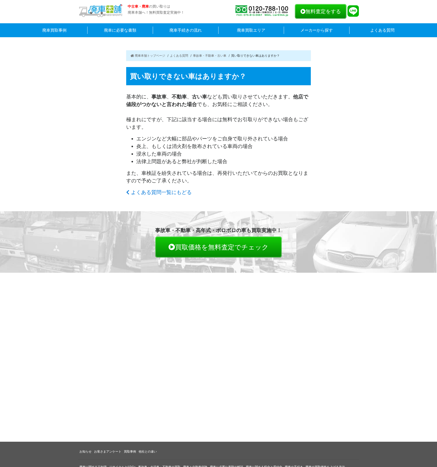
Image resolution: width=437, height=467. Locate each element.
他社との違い (148, 451)
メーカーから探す (316, 30)
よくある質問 (382, 30)
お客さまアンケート (107, 451)
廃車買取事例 (54, 30)
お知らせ (85, 451)
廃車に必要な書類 (120, 30)
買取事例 (130, 451)
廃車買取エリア (251, 30)
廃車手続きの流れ (185, 30)
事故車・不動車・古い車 (209, 55)
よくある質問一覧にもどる (160, 192)
